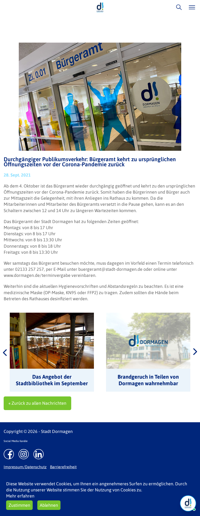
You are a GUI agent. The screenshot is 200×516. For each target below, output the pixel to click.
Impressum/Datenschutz (25, 467)
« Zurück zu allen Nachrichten (37, 403)
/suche (177, 7)
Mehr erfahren (20, 495)
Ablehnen (49, 505)
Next (195, 352)
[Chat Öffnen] (188, 503)
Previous (4, 352)
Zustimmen (19, 505)
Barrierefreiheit (63, 467)
